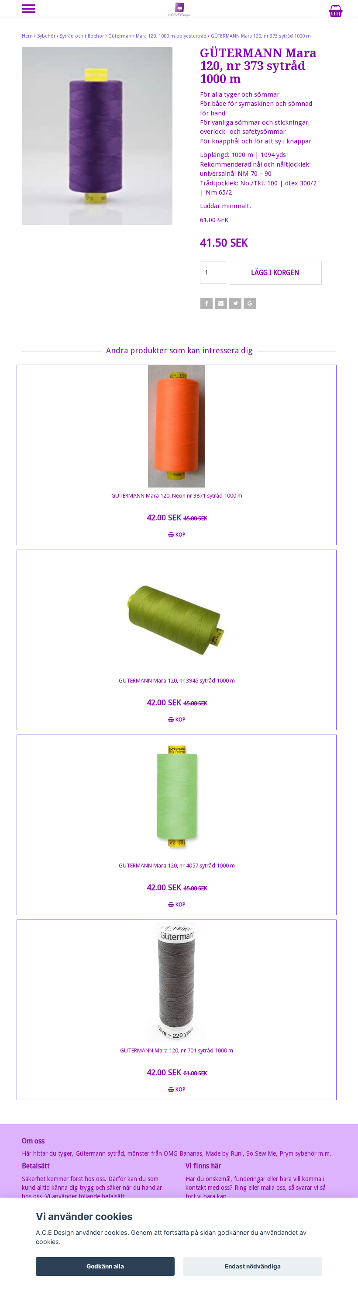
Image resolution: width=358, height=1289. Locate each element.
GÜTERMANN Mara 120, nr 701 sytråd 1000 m (176, 1050)
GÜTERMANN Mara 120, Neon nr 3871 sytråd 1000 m (176, 495)
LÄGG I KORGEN (275, 272)
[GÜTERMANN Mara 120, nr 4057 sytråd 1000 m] (176, 796)
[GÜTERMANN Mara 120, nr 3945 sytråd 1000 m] (176, 611)
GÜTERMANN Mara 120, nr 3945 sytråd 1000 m (177, 680)
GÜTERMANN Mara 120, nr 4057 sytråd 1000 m (177, 865)
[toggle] (33, 9)
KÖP (180, 535)
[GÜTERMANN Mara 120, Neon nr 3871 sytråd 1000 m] (176, 426)
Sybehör (46, 36)
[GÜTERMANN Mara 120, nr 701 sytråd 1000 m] (176, 981)
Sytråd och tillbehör (82, 36)
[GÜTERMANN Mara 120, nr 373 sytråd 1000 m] (97, 136)
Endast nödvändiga (253, 1266)
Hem (27, 36)
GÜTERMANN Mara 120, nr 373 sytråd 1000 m (261, 36)
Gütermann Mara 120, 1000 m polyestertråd (157, 36)
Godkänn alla (105, 1266)
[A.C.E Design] (179, 9)
